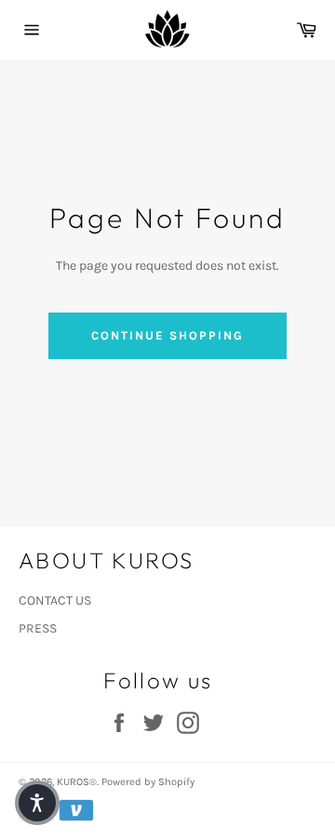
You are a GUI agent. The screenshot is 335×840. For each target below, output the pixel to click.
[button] (37, 802)
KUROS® (77, 782)
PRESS (38, 628)
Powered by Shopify (147, 782)
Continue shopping (167, 335)
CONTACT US (55, 600)
